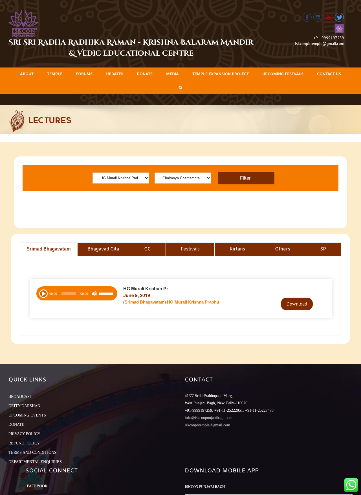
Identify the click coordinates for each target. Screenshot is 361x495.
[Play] (43, 293)
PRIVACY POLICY (24, 434)
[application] (76, 293)
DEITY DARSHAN (24, 406)
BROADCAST (20, 396)
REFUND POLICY (24, 443)
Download (297, 304)
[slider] (107, 294)
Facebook (37, 486)
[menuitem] (26, 74)
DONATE (16, 424)
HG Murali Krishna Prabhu (193, 302)
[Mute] (94, 293)
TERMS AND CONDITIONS (32, 452)
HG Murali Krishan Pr (145, 288)
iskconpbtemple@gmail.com (319, 43)
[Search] (180, 87)
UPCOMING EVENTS (27, 415)
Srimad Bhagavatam (144, 302)
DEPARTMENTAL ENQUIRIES (35, 462)
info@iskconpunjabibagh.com (208, 418)
